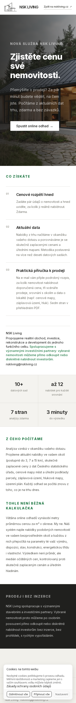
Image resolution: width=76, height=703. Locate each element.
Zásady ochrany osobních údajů (29, 686)
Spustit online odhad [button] (34, 126)
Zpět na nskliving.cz (58, 6)
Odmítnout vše (18, 694)
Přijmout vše (42, 694)
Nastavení (61, 694)
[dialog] (38, 682)
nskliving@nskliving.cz (21, 364)
